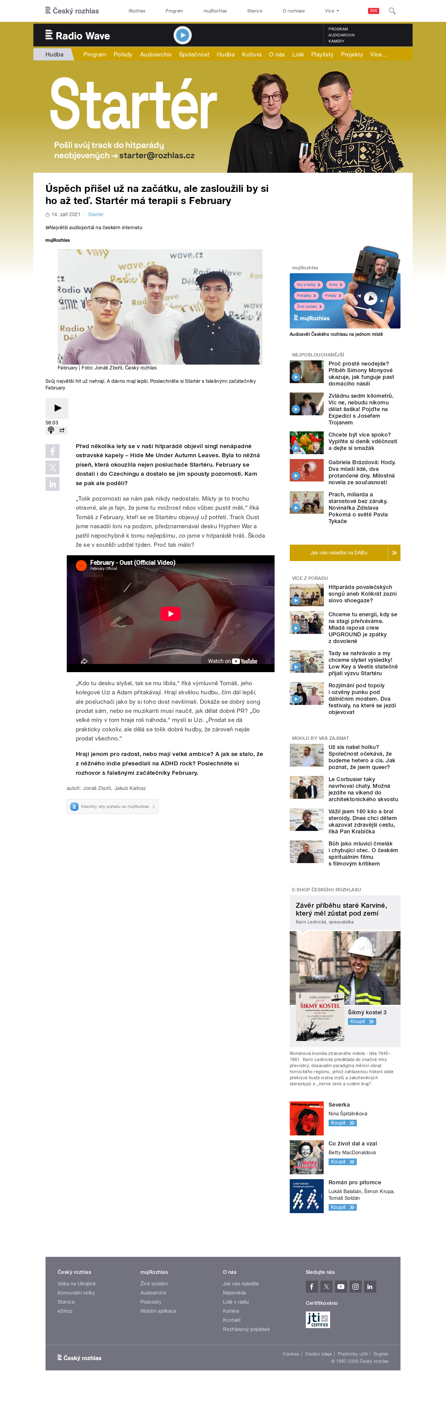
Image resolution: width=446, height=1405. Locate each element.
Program (174, 11)
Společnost (194, 54)
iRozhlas (137, 11)
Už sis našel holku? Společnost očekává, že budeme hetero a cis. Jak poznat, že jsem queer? (362, 757)
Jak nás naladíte (241, 1284)
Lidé (298, 54)
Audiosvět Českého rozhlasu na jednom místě (336, 334)
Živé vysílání (307, 306)
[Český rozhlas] (72, 11)
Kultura (252, 54)
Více (379, 54)
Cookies (291, 1354)
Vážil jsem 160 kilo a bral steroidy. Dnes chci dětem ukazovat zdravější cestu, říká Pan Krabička (363, 821)
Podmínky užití (353, 1354)
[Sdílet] (61, 430)
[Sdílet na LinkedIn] (52, 484)
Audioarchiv (342, 35)
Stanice (254, 11)
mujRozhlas (215, 11)
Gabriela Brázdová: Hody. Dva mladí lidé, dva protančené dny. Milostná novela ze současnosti (362, 472)
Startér (95, 214)
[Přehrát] (57, 408)
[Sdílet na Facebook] (52, 451)
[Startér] (223, 116)
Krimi (333, 285)
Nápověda (234, 1293)
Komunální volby (76, 1293)
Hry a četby (306, 285)
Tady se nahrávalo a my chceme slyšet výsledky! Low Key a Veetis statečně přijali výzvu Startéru (363, 663)
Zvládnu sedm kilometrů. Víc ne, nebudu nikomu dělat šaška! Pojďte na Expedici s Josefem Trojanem (361, 409)
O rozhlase (294, 11)
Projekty (352, 54)
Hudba (54, 54)
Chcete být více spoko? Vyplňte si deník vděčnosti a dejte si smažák (363, 441)
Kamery (336, 41)
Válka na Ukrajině (77, 1284)
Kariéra (231, 1311)
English (381, 1354)
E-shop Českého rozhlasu (326, 890)
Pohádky (304, 296)
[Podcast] (51, 430)
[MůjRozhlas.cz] (58, 241)
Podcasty (151, 1302)
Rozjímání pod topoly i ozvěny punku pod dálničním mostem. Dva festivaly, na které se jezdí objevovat (362, 698)
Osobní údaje (318, 1354)
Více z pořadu (310, 578)
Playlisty (322, 54)
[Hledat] (392, 11)
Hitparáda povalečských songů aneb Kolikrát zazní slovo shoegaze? (363, 594)
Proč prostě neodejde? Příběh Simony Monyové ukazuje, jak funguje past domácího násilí (361, 373)
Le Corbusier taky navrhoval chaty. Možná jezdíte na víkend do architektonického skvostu (363, 789)
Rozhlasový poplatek (246, 1329)
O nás (277, 54)
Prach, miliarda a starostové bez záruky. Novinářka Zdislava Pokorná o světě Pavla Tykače (358, 507)
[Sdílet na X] (52, 468)
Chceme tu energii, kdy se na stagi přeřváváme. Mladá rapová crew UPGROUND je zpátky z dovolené (363, 627)
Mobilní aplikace (158, 1311)
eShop (65, 1311)
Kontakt (232, 1320)
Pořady (123, 54)
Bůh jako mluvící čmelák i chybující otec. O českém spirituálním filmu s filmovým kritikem (363, 853)
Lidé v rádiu (236, 1302)
